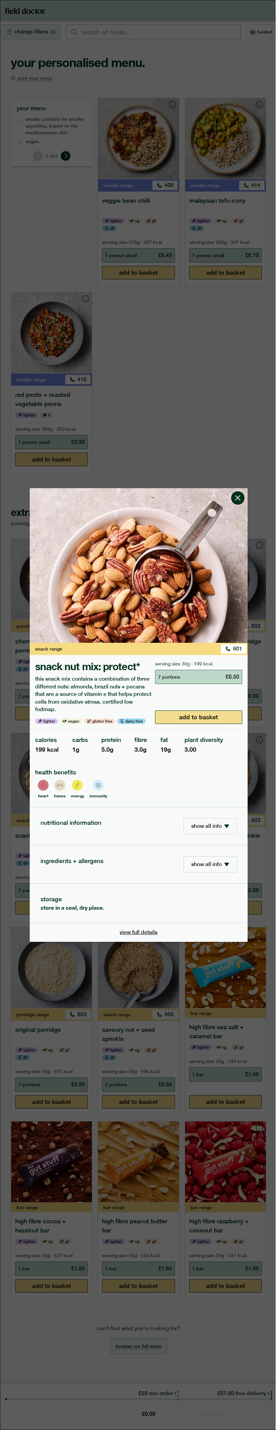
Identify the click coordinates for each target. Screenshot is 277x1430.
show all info (206, 826)
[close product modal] (238, 491)
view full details (138, 932)
